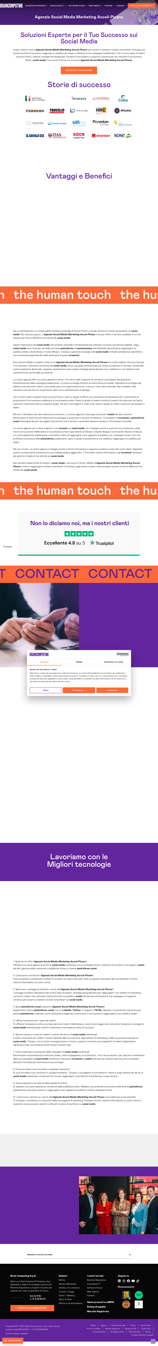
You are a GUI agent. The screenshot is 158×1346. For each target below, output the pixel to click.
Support (104, 1325)
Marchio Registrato (98, 1311)
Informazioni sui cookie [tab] (113, 662)
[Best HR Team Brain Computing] (126, 1295)
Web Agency (95, 6)
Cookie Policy (146, 1325)
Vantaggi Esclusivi (117, 1332)
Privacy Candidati (93, 1329)
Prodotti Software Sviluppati (142, 1335)
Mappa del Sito (130, 1329)
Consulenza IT (57, 6)
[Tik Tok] (138, 1281)
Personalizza (78, 690)
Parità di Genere (99, 1332)
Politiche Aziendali (118, 1325)
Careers (91, 1296)
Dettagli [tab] (79, 662)
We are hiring (14, 1341)
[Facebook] (129, 1281)
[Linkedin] (119, 1281)
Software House (76, 6)
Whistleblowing (135, 1332)
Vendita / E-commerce (69, 1288)
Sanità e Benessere (67, 1284)
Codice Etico (146, 1329)
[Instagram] (124, 1281)
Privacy (133, 1325)
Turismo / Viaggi (66, 1292)
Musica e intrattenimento (70, 1303)
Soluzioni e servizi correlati (39, 1255)
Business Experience (35, 6)
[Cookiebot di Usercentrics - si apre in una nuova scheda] (118, 654)
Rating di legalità (96, 1307)
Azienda (120, 6)
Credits (93, 1325)
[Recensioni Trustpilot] (139, 1295)
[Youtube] (133, 1281)
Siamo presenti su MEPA (100, 1302)
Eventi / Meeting (67, 1296)
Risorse (108, 6)
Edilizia (62, 1280)
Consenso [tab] (44, 662)
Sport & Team (65, 1299)
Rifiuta (45, 690)
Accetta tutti (112, 690)
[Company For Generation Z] (126, 1304)
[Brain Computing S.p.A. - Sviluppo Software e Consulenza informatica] (11, 6)
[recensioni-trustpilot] (79, 534)
